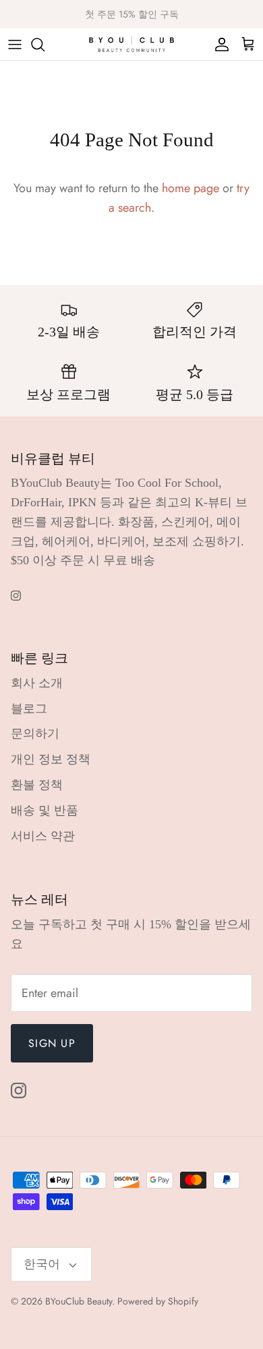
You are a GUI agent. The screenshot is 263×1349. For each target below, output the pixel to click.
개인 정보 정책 (50, 759)
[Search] (44, 44)
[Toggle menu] (15, 44)
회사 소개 (37, 683)
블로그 (29, 708)
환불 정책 (37, 784)
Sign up (52, 1043)
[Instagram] (16, 596)
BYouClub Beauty (78, 1301)
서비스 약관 (43, 836)
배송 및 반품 (44, 810)
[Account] (218, 44)
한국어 (42, 1264)
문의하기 (35, 733)
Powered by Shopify (157, 1301)
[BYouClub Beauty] (131, 44)
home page (190, 188)
